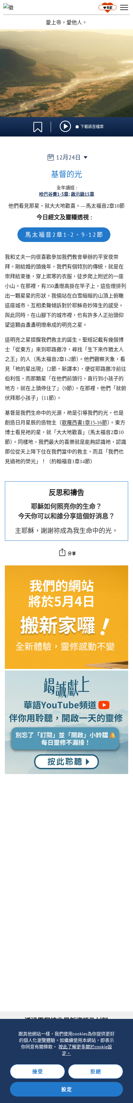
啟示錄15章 (82, 194)
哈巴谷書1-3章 (53, 194)
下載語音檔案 (92, 126)
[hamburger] (124, 7)
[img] (65, 126)
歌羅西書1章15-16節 (84, 422)
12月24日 (68, 157)
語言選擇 (106, 123)
